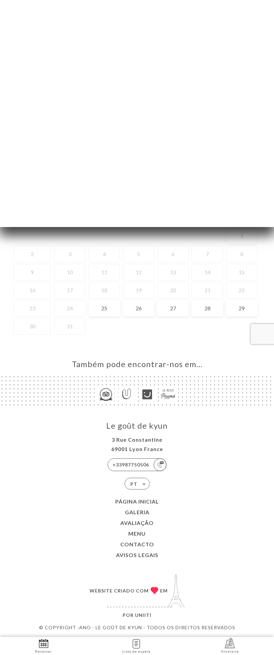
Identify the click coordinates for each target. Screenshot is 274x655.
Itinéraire (230, 651)
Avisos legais (137, 555)
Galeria (137, 512)
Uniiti (143, 615)
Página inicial (137, 501)
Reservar (43, 651)
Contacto (137, 544)
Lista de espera (136, 651)
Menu (137, 533)
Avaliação (137, 523)
